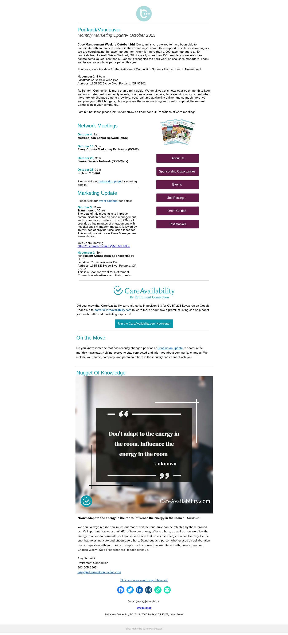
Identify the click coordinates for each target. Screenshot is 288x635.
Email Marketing (134, 628)
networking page (110, 181)
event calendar (109, 200)
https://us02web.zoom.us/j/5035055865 (104, 246)
